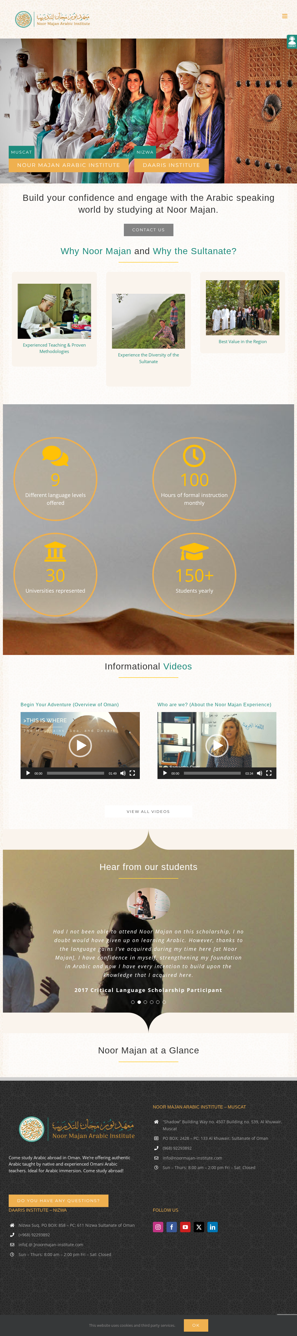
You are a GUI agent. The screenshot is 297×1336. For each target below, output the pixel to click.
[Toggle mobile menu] (285, 16)
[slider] (75, 773)
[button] (80, 745)
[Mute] (123, 773)
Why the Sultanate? (195, 251)
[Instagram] (158, 1227)
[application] (80, 745)
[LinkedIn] (212, 1227)
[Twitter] (199, 1227)
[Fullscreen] (132, 773)
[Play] (28, 773)
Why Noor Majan (96, 251)
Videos (177, 666)
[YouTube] (185, 1227)
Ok (196, 1325)
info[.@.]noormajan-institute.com (51, 1244)
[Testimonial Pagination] (133, 1002)
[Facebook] (171, 1227)
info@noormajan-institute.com (192, 1158)
